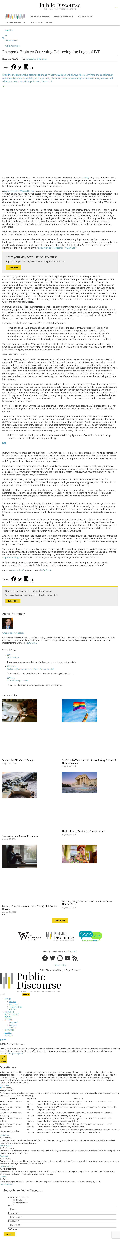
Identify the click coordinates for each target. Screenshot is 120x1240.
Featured (13, 1022)
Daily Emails (20, 1200)
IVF (6, 35)
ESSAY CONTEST (12, 1014)
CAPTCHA (12, 1229)
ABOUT (8, 999)
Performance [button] (6, 1145)
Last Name (13, 1221)
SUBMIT (8, 1032)
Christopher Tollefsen (13, 632)
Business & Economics (42, 22)
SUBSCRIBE (9, 1030)
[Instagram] (60, 958)
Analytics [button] (4, 1156)
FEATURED (9, 1012)
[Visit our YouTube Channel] (5, 1039)
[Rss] (75, 958)
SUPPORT (9, 1035)
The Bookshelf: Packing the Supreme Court (84, 831)
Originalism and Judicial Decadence (20, 835)
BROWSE (8, 1019)
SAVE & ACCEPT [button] (7, 1184)
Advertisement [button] (6, 1166)
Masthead (13, 1004)
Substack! (73, 951)
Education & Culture (15, 22)
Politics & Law (85, 16)
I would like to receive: (18, 1197)
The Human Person (39, 16)
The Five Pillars (15, 1007)
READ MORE (31, 643)
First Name (13, 1213)
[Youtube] (67, 958)
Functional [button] (4, 1135)
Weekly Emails (21, 1202)
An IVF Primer (13, 657)
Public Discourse (12, 46)
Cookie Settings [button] (7, 1054)
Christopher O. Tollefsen (36, 59)
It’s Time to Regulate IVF (17, 680)
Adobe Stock (45, 570)
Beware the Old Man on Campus (19, 760)
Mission (12, 1001)
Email (11, 1205)
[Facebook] (45, 958)
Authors (13, 1025)
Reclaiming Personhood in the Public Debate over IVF (30, 669)
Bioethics (9, 30)
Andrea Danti (17, 570)
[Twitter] (52, 958)
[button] (13, 67)
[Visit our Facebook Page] (0, 1039)
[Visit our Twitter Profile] (3, 1039)
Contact (12, 1009)
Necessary (7, 1087)
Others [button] (3, 1176)
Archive (12, 1027)
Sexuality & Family (63, 16)
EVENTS (8, 1017)
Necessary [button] (4, 1085)
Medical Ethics (11, 40)
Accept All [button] (18, 1054)
